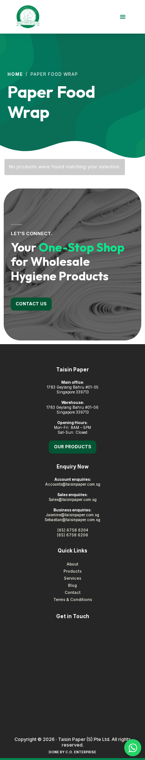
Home (15, 74)
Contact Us (31, 303)
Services (72, 578)
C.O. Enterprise (80, 752)
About (72, 564)
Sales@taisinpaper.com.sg (73, 499)
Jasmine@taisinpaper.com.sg (72, 515)
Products (72, 571)
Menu (89, 16)
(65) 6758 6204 (72, 530)
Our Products (72, 446)
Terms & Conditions (72, 599)
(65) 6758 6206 (72, 535)
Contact (73, 592)
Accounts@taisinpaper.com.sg (72, 484)
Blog (72, 585)
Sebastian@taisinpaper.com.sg (72, 519)
